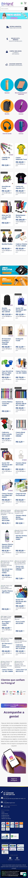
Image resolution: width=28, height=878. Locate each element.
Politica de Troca (5, 817)
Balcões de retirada (6, 818)
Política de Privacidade (13, 875)
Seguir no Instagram (14, 779)
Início (3, 812)
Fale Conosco (5, 813)
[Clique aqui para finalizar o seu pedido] (25, 3)
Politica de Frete (5, 815)
